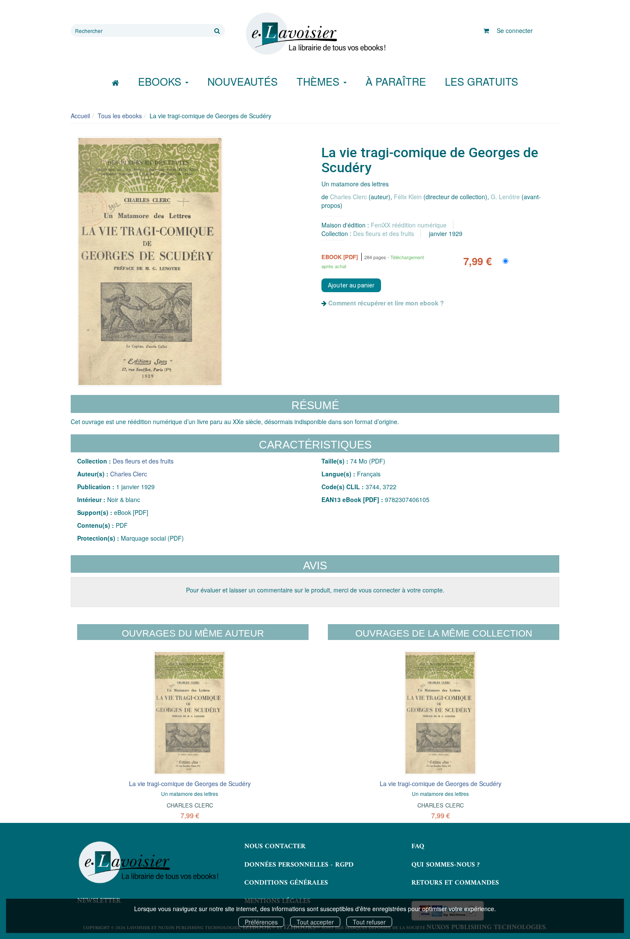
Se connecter (515, 30)
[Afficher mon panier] (486, 30)
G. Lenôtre (505, 196)
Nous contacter (275, 846)
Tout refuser (369, 922)
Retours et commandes (455, 883)
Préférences (261, 922)
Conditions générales (286, 883)
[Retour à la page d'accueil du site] (315, 33)
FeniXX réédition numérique (409, 225)
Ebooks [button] (161, 81)
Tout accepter (315, 922)
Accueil (80, 115)
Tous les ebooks (120, 115)
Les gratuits (481, 81)
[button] (150, 262)
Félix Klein (408, 196)
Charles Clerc (348, 196)
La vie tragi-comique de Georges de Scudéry (190, 783)
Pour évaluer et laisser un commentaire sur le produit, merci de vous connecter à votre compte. (315, 590)
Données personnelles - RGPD (299, 865)
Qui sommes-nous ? (445, 865)
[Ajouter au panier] (351, 285)
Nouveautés (242, 81)
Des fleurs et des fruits (383, 233)
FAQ (417, 846)
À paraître (396, 81)
